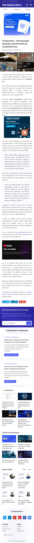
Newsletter (17, 9)
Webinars (28, 9)
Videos (24, 469)
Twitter (8, 294)
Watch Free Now (10, 381)
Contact (4, 531)
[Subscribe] (28, 323)
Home (5, 9)
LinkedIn (15, 294)
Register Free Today (11, 355)
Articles (30, 469)
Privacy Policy (20, 531)
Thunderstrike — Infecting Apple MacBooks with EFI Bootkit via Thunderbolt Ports (15, 44)
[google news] (29, 517)
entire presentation (20, 232)
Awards (19, 529)
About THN (4, 526)
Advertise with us (6, 529)
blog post (27, 234)
